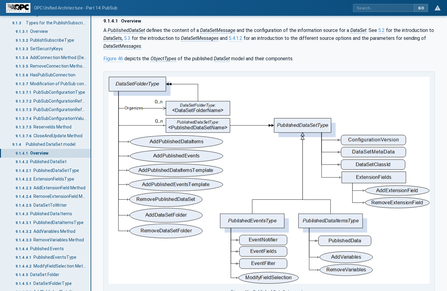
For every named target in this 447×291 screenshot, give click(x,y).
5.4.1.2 (235, 38)
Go (421, 8)
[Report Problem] (437, 8)
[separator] (91, 153)
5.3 (127, 38)
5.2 (381, 30)
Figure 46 (113, 58)
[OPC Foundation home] (18, 8)
